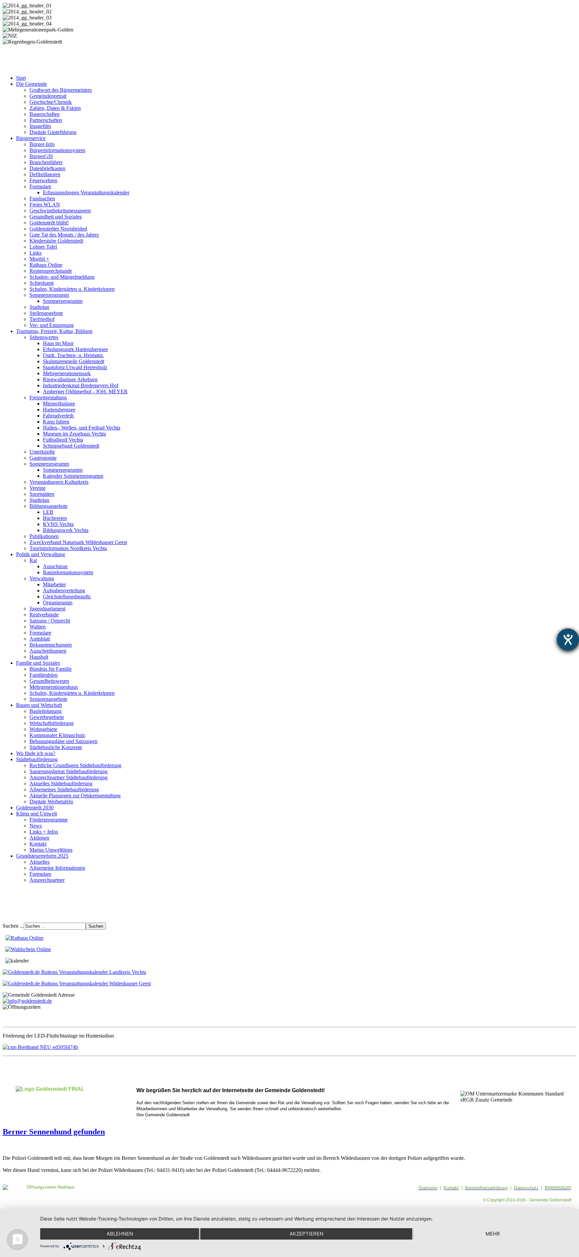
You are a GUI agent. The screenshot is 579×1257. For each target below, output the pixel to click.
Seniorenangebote (48, 699)
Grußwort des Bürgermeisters (60, 90)
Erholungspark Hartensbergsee (75, 349)
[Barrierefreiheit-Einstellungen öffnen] (568, 639)
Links (35, 253)
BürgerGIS (41, 156)
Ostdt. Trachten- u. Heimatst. (73, 355)
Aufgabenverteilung (64, 590)
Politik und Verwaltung (40, 554)
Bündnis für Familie (50, 669)
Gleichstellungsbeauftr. (67, 596)
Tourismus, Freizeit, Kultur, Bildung (54, 331)
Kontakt (38, 844)
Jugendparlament (47, 608)
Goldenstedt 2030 (35, 807)
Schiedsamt (41, 283)
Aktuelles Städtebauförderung (60, 783)
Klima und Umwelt (36, 813)
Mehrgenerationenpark (67, 373)
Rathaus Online (45, 265)
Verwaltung (41, 578)
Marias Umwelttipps (50, 850)
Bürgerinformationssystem (57, 150)
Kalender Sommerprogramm (73, 476)
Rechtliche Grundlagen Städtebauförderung (75, 765)
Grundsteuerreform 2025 (42, 856)
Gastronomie (43, 458)
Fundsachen (42, 198)
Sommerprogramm (49, 295)
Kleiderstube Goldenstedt (56, 241)
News (35, 826)
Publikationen (44, 536)
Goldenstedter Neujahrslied (58, 228)
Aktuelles (39, 862)
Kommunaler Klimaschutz (57, 735)
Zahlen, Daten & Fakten (55, 108)
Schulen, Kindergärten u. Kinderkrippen (72, 289)
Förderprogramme (48, 819)
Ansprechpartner (47, 880)
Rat (33, 560)
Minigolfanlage (59, 403)
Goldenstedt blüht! (49, 222)
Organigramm (57, 602)
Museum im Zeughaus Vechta (74, 434)
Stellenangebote (46, 313)
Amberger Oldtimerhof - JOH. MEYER (85, 391)
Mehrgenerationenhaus (53, 687)
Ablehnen (120, 1234)
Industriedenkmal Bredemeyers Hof (80, 385)
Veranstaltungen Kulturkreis (58, 482)
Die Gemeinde (31, 84)
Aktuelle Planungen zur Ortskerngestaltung (75, 795)
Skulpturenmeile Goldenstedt (73, 361)
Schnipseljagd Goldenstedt (71, 446)
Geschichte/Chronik (50, 102)
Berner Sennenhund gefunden (54, 1131)
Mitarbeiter (54, 584)
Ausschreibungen (47, 651)
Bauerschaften (44, 114)
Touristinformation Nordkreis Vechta (68, 548)
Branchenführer (46, 162)
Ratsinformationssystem (68, 572)
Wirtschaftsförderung (51, 723)
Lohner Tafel (43, 247)
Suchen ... (13, 926)
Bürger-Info (42, 144)
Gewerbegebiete (46, 717)
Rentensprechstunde (50, 271)
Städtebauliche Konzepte (55, 747)
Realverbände (44, 614)
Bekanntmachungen (50, 645)
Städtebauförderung (37, 759)
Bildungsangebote (48, 506)
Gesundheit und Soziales (55, 216)
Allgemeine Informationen (57, 868)
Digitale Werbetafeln (51, 801)
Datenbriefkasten (47, 168)
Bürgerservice (31, 138)
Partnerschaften (45, 120)
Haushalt (38, 657)
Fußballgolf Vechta (63, 440)
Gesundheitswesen (49, 681)
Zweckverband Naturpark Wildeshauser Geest (78, 542)
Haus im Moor (58, 343)
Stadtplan (39, 307)
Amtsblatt (39, 639)
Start (21, 78)
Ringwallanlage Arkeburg (70, 379)
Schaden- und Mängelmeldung (61, 277)
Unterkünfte (42, 452)
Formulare (40, 186)
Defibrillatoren (44, 174)
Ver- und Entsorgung (51, 325)
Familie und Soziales (38, 663)
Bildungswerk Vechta (65, 530)
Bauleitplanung (45, 711)
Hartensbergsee (59, 409)
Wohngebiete (43, 729)
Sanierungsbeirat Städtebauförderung (68, 771)
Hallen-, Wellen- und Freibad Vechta (81, 428)
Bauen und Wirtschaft (39, 705)
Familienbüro (43, 675)
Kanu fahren (56, 421)
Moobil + (39, 259)
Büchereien (55, 518)
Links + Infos (43, 832)
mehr (493, 1234)
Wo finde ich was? (35, 753)
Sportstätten (41, 494)
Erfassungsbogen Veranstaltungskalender (86, 192)
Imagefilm (40, 126)
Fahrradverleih (58, 415)
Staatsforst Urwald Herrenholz (75, 367)
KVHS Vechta (58, 524)
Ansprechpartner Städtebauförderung (68, 777)
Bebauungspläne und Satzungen (63, 741)
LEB (48, 512)
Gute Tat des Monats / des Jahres (64, 235)
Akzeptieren (306, 1234)
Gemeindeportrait (47, 96)
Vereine (37, 488)
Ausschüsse (55, 566)
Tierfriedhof (42, 319)
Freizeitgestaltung (48, 397)
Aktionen (39, 838)
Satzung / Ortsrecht (49, 620)
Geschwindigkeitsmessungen (60, 210)
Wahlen (37, 627)
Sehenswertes (43, 337)
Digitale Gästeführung (52, 132)
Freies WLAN (44, 204)
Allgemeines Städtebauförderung (64, 789)
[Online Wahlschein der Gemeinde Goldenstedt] (28, 949)
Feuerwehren (43, 180)
